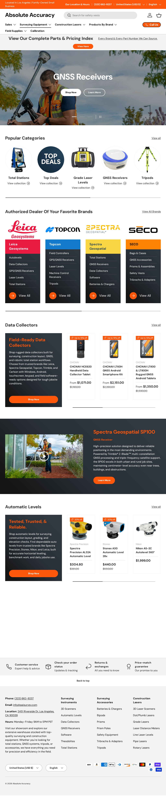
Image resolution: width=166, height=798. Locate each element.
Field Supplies (14, 31)
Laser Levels (16, 277)
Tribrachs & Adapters (142, 279)
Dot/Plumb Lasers (143, 715)
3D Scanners (68, 709)
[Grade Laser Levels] (83, 159)
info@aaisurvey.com (25, 705)
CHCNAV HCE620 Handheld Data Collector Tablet (81, 370)
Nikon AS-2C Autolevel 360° (145, 550)
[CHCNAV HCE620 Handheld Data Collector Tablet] (81, 347)
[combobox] (100, 15)
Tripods (147, 178)
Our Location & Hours (77, 4)
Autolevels (15, 257)
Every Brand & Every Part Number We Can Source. (127, 38)
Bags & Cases (138, 253)
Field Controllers (59, 253)
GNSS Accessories (141, 260)
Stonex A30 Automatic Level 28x (113, 552)
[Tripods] (147, 159)
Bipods (101, 715)
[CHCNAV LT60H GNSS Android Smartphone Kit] (114, 347)
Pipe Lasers (140, 741)
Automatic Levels (71, 715)
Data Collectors (18, 264)
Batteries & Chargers (101, 284)
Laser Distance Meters (146, 728)
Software (94, 277)
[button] (158, 15)
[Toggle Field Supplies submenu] (25, 31)
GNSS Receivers (115, 178)
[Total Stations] (18, 159)
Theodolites (68, 741)
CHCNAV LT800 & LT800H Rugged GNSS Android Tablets (146, 372)
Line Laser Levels (143, 734)
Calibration (37, 31)
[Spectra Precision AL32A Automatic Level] (81, 529)
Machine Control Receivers (59, 275)
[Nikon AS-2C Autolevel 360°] (147, 529)
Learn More (94, 92)
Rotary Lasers (141, 747)
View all (156, 138)
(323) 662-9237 (103, 4)
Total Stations (18, 178)
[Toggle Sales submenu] (15, 25)
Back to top (83, 680)
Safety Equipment (107, 734)
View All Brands (151, 211)
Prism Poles (104, 728)
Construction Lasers (68, 24)
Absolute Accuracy (21, 783)
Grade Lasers (141, 721)
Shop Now (71, 92)
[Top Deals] (50, 159)
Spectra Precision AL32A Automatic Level (80, 552)
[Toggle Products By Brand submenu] (116, 25)
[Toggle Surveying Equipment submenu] (50, 25)
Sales (8, 24)
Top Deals (50, 178)
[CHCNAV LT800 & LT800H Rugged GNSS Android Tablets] (147, 347)
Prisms (101, 721)
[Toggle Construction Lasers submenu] (84, 25)
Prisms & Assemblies (142, 266)
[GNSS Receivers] (115, 159)
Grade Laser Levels (83, 180)
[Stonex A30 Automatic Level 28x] (114, 529)
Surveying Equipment (33, 24)
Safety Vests (137, 273)
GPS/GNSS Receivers (21, 271)
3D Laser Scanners (144, 709)
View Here (83, 46)
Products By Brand (101, 24)
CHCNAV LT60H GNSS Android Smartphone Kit (113, 370)
